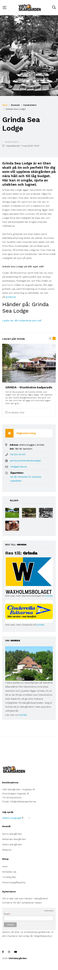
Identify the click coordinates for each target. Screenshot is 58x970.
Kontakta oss (9, 871)
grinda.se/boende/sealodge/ (25, 460)
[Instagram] (9, 952)
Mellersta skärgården (14, 839)
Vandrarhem (30, 105)
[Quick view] (46, 379)
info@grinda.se (18, 466)
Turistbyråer (9, 877)
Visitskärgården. (17, 958)
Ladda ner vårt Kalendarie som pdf (21, 320)
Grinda (49, 595)
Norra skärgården (12, 833)
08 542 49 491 (18, 454)
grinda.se (11, 296)
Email (7, 914)
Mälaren (6, 849)
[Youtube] (15, 952)
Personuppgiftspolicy (13, 882)
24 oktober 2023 (16, 412)
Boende (15, 105)
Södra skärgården (12, 844)
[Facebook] (3, 952)
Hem (5, 105)
